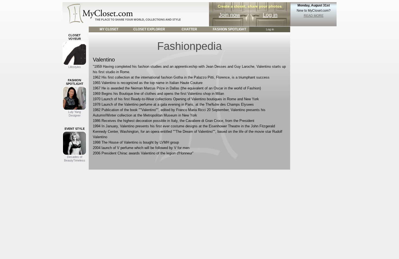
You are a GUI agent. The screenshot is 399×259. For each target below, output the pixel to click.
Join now (229, 15)
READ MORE (314, 16)
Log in (270, 15)
